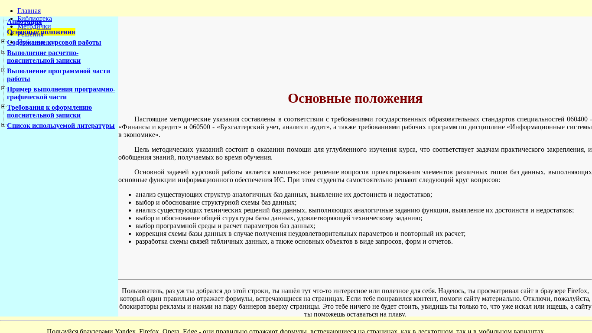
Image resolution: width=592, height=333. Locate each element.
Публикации (36, 42)
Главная (29, 10)
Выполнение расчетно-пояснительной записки (44, 56)
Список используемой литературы (61, 125)
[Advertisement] (328, 51)
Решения (30, 34)
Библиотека (34, 18)
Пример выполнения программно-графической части (61, 93)
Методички (34, 26)
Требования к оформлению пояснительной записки (49, 111)
